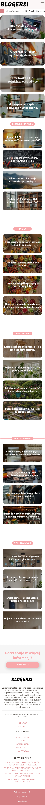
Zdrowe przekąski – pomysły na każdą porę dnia (22, 285)
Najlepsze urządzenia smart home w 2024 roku (22, 620)
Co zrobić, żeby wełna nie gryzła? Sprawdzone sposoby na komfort (22, 453)
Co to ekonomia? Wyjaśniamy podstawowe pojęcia (22, 159)
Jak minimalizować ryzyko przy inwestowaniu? (22, 780)
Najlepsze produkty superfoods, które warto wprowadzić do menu (22, 305)
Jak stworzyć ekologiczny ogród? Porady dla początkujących (22, 389)
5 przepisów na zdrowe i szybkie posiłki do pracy (22, 243)
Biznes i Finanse (22, 124)
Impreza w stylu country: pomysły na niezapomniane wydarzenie (22, 515)
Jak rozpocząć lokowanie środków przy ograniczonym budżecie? (22, 764)
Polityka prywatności (22, 792)
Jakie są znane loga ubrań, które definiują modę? (22, 494)
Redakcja (22, 723)
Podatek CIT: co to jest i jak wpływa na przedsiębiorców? (22, 200)
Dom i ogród (22, 333)
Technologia (22, 543)
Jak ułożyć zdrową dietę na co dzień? (22, 264)
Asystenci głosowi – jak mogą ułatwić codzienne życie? (22, 578)
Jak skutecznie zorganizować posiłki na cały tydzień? (22, 775)
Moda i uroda (22, 438)
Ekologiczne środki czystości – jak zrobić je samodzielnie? (22, 348)
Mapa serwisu (22, 797)
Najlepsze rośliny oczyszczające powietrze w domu (22, 369)
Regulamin (22, 801)
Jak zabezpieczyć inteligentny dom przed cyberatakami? (22, 558)
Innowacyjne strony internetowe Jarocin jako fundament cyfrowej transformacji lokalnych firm (22, 27)
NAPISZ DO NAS (22, 665)
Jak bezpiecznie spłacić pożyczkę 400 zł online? (22, 106)
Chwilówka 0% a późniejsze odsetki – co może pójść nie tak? (22, 79)
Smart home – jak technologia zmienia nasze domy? (22, 599)
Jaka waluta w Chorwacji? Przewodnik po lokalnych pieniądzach (22, 180)
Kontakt (22, 726)
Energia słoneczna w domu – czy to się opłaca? (22, 410)
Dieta (22, 228)
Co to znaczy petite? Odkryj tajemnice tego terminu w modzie (22, 769)
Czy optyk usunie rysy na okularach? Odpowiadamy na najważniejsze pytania (22, 474)
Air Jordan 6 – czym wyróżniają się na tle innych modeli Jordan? (22, 53)
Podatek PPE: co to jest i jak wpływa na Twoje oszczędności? (22, 138)
